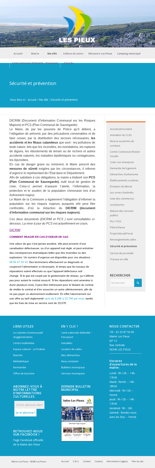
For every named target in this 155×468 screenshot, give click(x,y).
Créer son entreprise (122, 162)
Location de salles (71, 349)
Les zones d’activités (122, 192)
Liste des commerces (122, 198)
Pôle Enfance (117, 227)
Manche (17, 355)
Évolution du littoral (121, 186)
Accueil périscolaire (121, 129)
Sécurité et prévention (32, 83)
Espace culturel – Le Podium (29, 349)
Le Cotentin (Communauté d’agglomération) (28, 335)
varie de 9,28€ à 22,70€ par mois (64, 298)
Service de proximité (121, 253)
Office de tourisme (23, 373)
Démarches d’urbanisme (124, 174)
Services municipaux (73, 373)
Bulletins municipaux (73, 367)
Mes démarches (70, 355)
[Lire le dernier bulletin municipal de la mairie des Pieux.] (77, 418)
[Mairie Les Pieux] (77, 24)
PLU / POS (115, 221)
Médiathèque (21, 361)
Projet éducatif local (121, 233)
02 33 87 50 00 (125, 332)
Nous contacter (70, 361)
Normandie (19, 367)
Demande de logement (123, 168)
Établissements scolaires (124, 180)
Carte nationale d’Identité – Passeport (76, 335)
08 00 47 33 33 (18, 262)
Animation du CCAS (121, 135)
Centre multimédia (23, 343)
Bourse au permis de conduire (122, 143)
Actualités (66, 343)
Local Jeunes (117, 204)
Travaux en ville (119, 259)
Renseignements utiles (123, 239)
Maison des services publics (122, 213)
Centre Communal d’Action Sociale (125, 154)
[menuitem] (17, 53)
